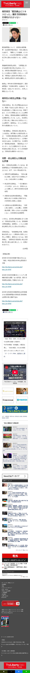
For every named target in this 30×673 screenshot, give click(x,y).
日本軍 (7, 418)
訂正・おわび (5, 589)
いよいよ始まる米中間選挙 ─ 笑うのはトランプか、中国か (20, 429)
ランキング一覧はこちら (22, 550)
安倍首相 (25, 416)
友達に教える (8, 25)
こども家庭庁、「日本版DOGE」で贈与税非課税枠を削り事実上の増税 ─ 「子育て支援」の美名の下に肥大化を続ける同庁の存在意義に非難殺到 (18, 533)
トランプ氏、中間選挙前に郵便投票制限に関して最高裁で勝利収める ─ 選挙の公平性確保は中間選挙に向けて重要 (18, 540)
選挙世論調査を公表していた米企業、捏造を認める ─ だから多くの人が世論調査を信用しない (18, 547)
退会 (3, 586)
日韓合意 (17, 416)
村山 (13, 416)
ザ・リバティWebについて (8, 582)
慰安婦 (3, 418)
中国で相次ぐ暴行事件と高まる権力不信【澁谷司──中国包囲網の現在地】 (18, 501)
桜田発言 (7, 416)
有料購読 (4, 584)
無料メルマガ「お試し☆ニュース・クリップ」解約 (12, 611)
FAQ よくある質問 (6, 591)
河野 (11, 416)
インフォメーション (8, 571)
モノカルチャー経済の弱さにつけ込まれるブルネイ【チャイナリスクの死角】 (18, 526)
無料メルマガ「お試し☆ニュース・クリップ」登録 (12, 609)
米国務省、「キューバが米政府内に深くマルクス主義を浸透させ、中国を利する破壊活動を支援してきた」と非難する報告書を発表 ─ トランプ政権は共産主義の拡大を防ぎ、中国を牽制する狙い (15, 458)
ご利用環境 (4, 592)
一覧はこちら (25, 576)
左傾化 (20, 416)
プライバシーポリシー (7, 587)
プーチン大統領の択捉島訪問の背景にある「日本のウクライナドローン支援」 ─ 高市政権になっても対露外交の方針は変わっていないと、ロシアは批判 (15, 447)
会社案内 (4, 594)
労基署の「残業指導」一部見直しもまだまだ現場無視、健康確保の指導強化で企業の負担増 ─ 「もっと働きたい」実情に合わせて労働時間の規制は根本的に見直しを (18, 507)
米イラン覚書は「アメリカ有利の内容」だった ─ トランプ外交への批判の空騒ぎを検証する (20, 467)
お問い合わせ (5, 595)
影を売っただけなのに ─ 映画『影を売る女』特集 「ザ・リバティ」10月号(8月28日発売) (17, 521)
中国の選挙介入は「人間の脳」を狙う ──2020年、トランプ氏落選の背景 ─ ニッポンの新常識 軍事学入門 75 (15, 437)
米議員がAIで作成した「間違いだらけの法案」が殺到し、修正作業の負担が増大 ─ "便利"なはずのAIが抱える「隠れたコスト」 (18, 515)
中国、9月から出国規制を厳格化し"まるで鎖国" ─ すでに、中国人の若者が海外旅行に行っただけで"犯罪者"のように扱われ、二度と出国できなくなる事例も (18, 487)
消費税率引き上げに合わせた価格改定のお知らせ (12, 575)
